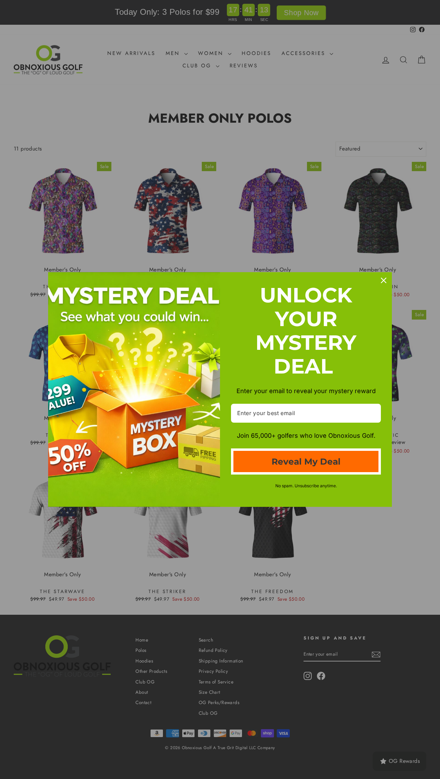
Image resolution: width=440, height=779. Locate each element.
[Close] (383, 280)
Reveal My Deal (306, 461)
